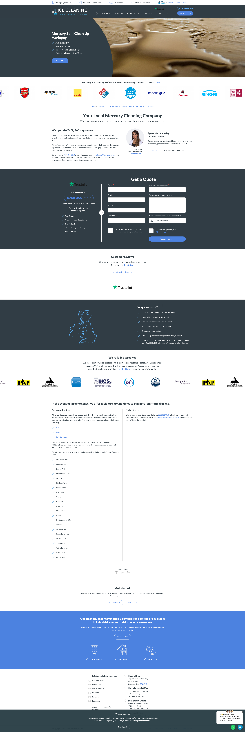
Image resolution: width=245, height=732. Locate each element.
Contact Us (96, 684)
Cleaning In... (102, 106)
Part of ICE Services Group (177, 3)
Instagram (96, 697)
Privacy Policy (161, 232)
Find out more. (145, 721)
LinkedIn (95, 693)
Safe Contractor (62, 437)
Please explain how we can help (160, 195)
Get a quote (184, 13)
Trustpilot (129, 265)
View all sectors (122, 637)
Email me (180, 150)
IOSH (58, 428)
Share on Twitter (122, 573)
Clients (159, 13)
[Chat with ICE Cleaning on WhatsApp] (233, 727)
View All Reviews (122, 272)
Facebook (96, 701)
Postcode (111, 215)
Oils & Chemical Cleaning (118, 106)
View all (159, 82)
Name (110, 185)
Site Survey (119, 13)
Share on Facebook (116, 573)
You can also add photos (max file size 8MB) (165, 216)
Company (146, 13)
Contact (169, 13)
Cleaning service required (158, 185)
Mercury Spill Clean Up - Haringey (141, 106)
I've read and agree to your (166, 231)
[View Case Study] (27, 93)
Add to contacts (136, 153)
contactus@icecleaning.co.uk (105, 155)
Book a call (154, 150)
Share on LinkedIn (128, 573)
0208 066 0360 (187, 8)
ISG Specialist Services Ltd (69, 11)
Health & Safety (133, 13)
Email (110, 195)
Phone (110, 205)
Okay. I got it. (122, 727)
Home (96, 13)
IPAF (58, 432)
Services (105, 13)
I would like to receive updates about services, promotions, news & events (128, 230)
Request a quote (166, 239)
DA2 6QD (143, 684)
